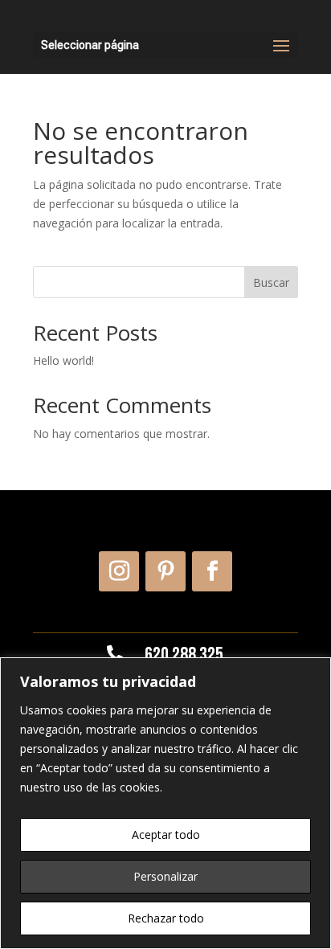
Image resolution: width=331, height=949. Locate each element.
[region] (165, 803)
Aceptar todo (166, 834)
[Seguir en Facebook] (212, 571)
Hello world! (63, 360)
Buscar (271, 282)
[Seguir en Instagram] (119, 571)
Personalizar (165, 876)
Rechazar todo (166, 918)
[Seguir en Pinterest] (165, 571)
